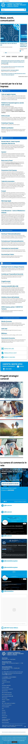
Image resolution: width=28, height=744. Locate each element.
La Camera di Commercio (6, 678)
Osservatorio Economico (8, 338)
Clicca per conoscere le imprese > (20, 501)
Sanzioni (3, 152)
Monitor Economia (6, 321)
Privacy (8, 726)
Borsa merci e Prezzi (7, 160)
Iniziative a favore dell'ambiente (10, 297)
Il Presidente (4, 680)
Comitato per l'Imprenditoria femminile (12, 274)
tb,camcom (3, 509)
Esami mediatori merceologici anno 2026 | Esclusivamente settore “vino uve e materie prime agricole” (13, 74)
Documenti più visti (18, 725)
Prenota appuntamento (9, 366)
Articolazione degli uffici (6, 685)
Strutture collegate (5, 687)
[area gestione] (25, 726)
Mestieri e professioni (7, 128)
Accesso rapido (11, 725)
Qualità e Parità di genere (6, 705)
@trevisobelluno (9, 591)
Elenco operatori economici (7, 694)
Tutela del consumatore (7, 181)
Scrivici (22, 366)
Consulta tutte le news (22, 76)
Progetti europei (5, 281)
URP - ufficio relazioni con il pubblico (8, 703)
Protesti (3, 191)
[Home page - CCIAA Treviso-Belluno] (13, 5)
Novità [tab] (3, 56)
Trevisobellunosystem (5, 564)
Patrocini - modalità (5, 699)
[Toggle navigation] (2, 13)
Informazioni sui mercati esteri (9, 248)
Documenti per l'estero (7, 254)
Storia (3, 683)
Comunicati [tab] (20, 56)
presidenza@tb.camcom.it (7, 674)
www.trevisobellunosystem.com (11, 480)
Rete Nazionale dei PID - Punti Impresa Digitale (10, 70)
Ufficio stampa (4, 697)
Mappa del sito (5, 725)
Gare (3, 708)
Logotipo (3, 701)
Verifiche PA (4, 717)
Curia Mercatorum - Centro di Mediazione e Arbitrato (13, 212)
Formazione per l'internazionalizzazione (12, 241)
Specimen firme (5, 690)
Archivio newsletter (5, 706)
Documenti (4, 714)
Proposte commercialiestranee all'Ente (6, 720)
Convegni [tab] (8, 56)
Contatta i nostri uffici (12, 364)
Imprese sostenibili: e (9, 286)
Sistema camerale (5, 1)
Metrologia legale (6, 201)
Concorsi (3, 710)
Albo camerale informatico (7, 692)
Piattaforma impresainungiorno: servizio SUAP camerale (12, 104)
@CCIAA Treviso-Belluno (11, 628)
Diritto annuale (5, 116)
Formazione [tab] (14, 56)
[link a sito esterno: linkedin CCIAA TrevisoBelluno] (14, 548)
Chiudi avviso (14, 742)
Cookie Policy (22, 740)
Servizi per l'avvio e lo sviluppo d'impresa (12, 267)
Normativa (4, 712)
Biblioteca (4, 333)
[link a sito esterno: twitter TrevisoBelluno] (14, 580)
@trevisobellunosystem (11, 561)
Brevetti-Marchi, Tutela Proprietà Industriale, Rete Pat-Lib (10, 142)
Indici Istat (4, 329)
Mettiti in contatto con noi (10, 484)
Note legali (4, 726)
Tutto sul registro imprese (8, 94)
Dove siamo (9, 369)
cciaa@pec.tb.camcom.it (8, 673)
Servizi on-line (9, 349)
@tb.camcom (8, 505)
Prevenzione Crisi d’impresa (9, 170)
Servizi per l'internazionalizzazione (11, 234)
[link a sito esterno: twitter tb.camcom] (14, 524)
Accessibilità (13, 726)
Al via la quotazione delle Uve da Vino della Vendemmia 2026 (12, 66)
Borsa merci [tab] (26, 57)
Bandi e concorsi (9, 357)
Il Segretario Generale (6, 682)
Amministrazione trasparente (7, 689)
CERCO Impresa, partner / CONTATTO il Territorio (12, 308)
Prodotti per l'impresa (7, 123)
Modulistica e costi (10, 353)
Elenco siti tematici (5, 722)
